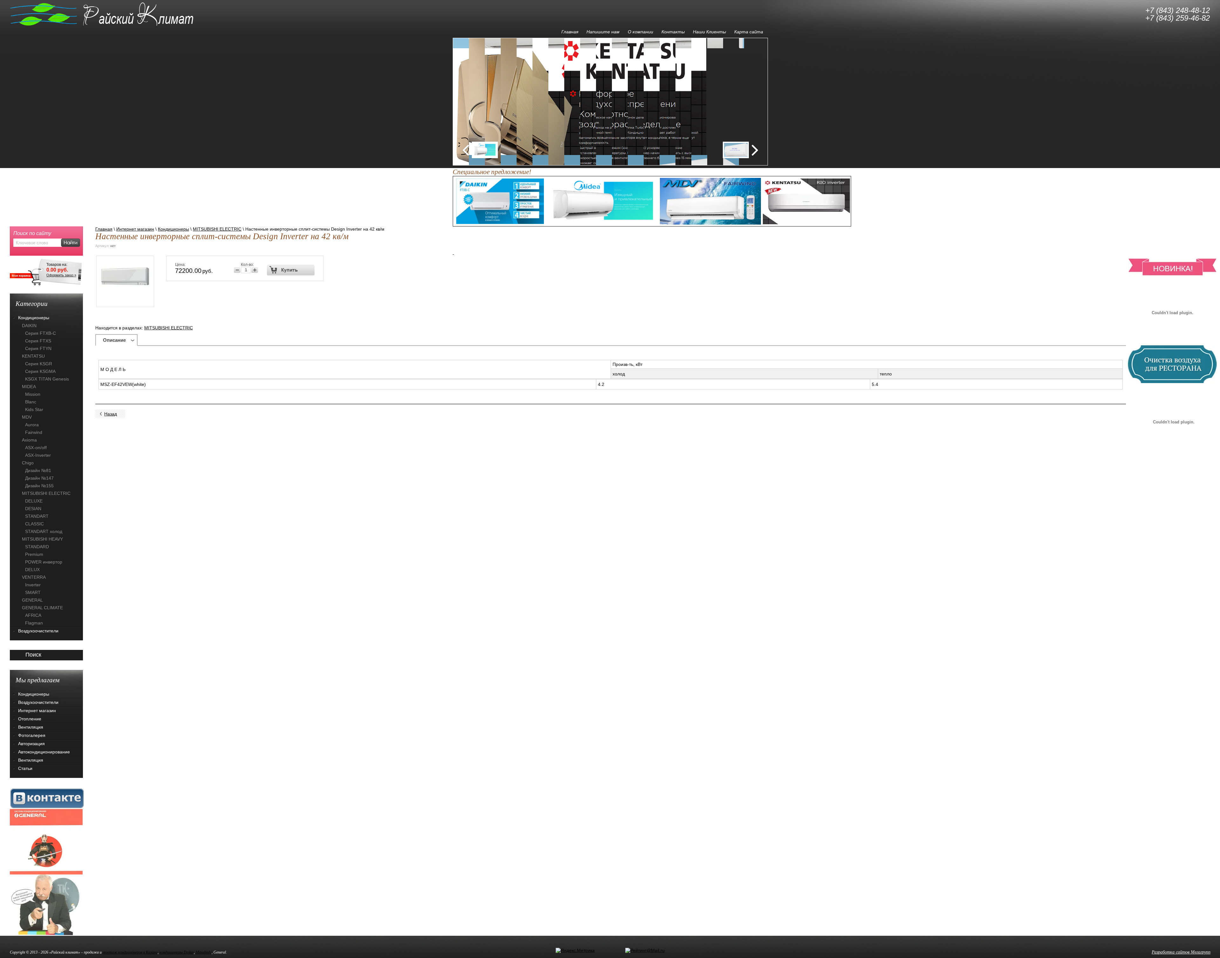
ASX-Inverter (38, 455)
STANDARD (37, 546)
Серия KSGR (38, 363)
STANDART (37, 516)
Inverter (33, 584)
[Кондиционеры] (46, 841)
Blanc (30, 401)
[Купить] (291, 270)
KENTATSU (33, 356)
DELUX (32, 569)
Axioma (29, 439)
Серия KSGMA (40, 371)
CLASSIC (34, 523)
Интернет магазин (135, 229)
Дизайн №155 (39, 485)
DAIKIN (29, 325)
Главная (103, 229)
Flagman (34, 622)
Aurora (32, 424)
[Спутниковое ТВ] (46, 904)
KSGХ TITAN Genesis (47, 378)
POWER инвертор (43, 561)
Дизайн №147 (39, 478)
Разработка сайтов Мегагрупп (1181, 952)
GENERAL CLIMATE (42, 607)
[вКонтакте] (47, 797)
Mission (32, 394)
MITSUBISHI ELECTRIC (217, 229)
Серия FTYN (38, 348)
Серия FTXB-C (40, 333)
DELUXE (34, 500)
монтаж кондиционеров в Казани (130, 952)
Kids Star (34, 409)
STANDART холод (43, 531)
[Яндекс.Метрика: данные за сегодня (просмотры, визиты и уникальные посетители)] (575, 950)
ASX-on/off (36, 447)
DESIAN (33, 508)
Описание (114, 340)
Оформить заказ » (61, 275)
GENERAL (32, 600)
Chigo (28, 462)
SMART (33, 592)
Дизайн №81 (38, 470)
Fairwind (33, 432)
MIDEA (29, 386)
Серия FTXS (38, 340)
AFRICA (33, 615)
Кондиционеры (173, 229)
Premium (34, 554)
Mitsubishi (204, 952)
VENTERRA (34, 577)
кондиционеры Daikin (176, 952)
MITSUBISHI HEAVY (42, 539)
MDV (27, 417)
